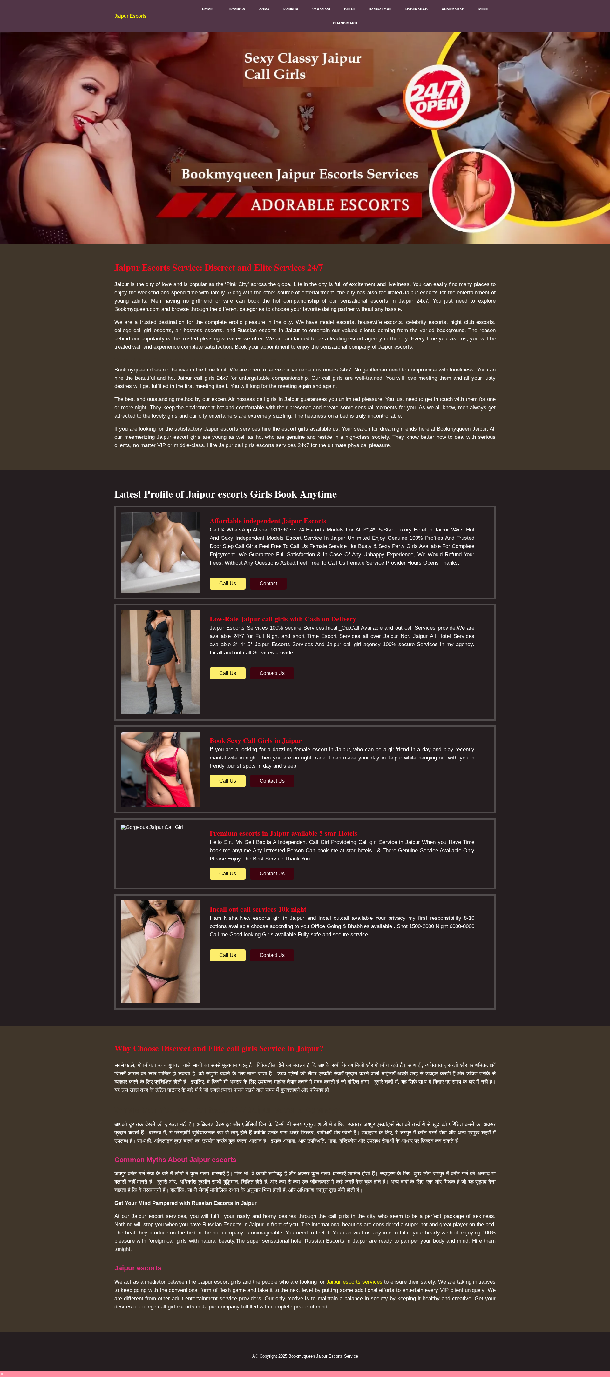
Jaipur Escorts (130, 16)
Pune (483, 9)
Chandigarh (345, 23)
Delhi (349, 9)
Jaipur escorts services (354, 1282)
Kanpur (290, 9)
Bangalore (380, 9)
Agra (264, 9)
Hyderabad (416, 9)
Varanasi (321, 9)
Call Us (227, 583)
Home (207, 9)
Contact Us (272, 673)
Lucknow (236, 9)
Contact (268, 583)
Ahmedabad (453, 9)
